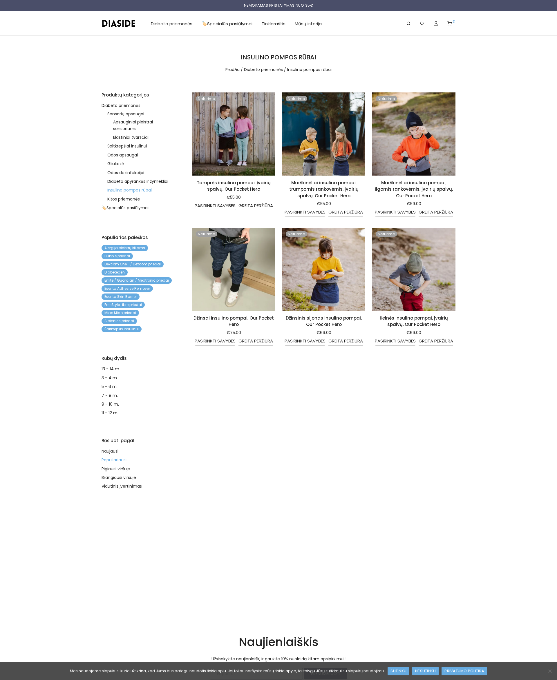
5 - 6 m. (109, 386)
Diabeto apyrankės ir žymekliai (137, 181)
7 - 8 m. (110, 395)
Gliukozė (115, 164)
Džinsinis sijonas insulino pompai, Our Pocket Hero (324, 321)
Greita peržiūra (255, 206)
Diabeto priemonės (171, 24)
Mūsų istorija (308, 24)
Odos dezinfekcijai (125, 173)
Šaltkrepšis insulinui (121, 329)
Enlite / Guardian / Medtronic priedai (136, 280)
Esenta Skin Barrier (120, 296)
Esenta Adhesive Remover (127, 288)
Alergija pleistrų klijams (124, 247)
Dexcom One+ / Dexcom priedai (132, 264)
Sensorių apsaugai (125, 114)
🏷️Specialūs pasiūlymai (227, 24)
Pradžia (232, 69)
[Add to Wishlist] (267, 99)
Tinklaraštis (273, 24)
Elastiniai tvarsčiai (131, 137)
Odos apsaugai (122, 155)
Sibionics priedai (119, 320)
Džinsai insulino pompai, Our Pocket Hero (233, 321)
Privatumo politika (464, 671)
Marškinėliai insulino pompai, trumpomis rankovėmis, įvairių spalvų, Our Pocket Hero (324, 189)
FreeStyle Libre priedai (123, 304)
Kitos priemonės (123, 199)
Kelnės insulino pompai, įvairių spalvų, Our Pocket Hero (414, 321)
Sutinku (398, 671)
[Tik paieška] (408, 23)
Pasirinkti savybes (215, 206)
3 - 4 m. (110, 378)
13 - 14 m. (111, 369)
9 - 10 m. (110, 404)
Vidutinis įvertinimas (122, 486)
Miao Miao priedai (120, 312)
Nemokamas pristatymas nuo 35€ (278, 5)
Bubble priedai (117, 256)
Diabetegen (114, 272)
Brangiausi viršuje (119, 477)
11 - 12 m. (110, 413)
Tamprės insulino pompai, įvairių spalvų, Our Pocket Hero (234, 186)
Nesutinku (425, 671)
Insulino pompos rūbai (129, 190)
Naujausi (110, 451)
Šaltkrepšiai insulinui (127, 146)
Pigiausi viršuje (116, 469)
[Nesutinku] (550, 671)
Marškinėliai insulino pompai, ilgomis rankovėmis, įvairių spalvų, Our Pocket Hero (414, 189)
